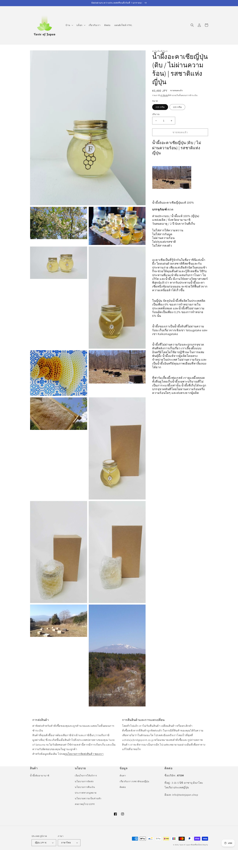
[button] (69, 25)
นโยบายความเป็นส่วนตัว (88, 798)
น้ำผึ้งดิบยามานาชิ (39, 775)
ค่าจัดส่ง (164, 95)
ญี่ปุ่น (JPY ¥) (40, 842)
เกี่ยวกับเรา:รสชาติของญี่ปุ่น (134, 781)
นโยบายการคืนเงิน (85, 787)
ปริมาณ (155, 114)
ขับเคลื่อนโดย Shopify (199, 845)
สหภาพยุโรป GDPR (85, 804)
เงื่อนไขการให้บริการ (86, 775)
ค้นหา (123, 775)
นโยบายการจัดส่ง (84, 781)
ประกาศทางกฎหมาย (85, 792)
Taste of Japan (185, 845)
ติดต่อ (123, 787)
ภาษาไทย (66, 842)
